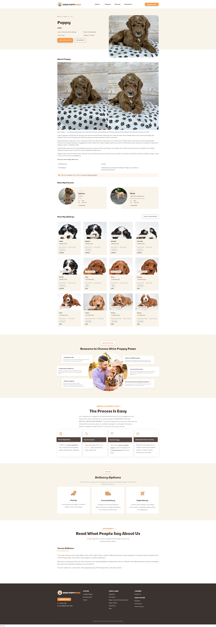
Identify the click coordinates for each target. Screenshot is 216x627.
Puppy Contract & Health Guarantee (118, 600)
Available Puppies (88, 594)
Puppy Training (113, 603)
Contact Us (137, 594)
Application (112, 594)
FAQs (110, 608)
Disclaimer (137, 601)
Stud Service (112, 606)
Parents (85, 600)
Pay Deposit (112, 597)
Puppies (65, 16)
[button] (80, 191)
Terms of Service (139, 606)
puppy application (73, 445)
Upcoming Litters (87, 597)
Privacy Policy (138, 604)
